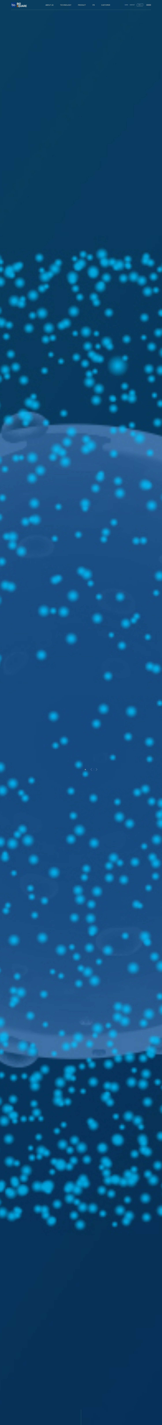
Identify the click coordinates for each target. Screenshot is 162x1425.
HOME (126, 5)
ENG (139, 5)
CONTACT (132, 5)
